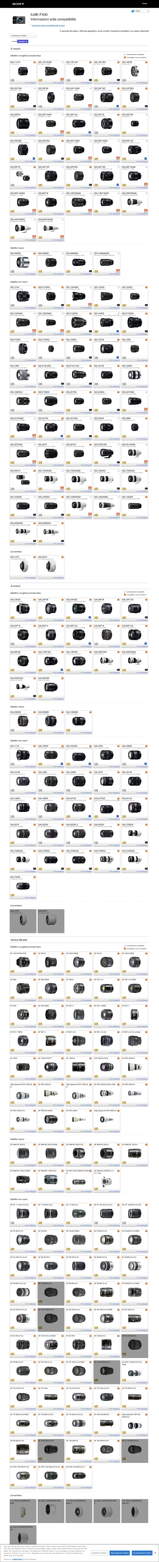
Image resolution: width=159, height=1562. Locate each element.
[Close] (155, 1552)
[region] (79, 1553)
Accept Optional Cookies (142, 1553)
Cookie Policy (17, 1559)
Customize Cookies (99, 1553)
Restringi (22, 41)
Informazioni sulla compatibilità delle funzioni (48, 25)
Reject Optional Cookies (120, 1553)
